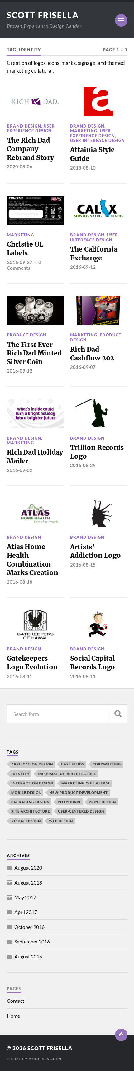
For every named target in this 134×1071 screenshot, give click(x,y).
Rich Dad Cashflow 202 (92, 353)
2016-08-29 (83, 465)
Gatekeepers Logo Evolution (32, 662)
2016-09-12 (83, 267)
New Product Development (79, 792)
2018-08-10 (83, 168)
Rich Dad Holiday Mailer (35, 456)
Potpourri (69, 802)
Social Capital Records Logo (92, 662)
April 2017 (25, 912)
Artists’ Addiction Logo (95, 551)
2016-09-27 (19, 262)
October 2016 (29, 927)
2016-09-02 (19, 470)
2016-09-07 (83, 367)
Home (13, 1016)
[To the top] (121, 1035)
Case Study (72, 764)
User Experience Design (31, 128)
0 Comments (24, 265)
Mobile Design (26, 792)
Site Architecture (30, 811)
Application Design (32, 764)
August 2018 (28, 882)
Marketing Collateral (85, 783)
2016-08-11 (19, 676)
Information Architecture (67, 774)
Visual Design (26, 821)
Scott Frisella (43, 15)
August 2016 (28, 956)
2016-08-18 (19, 582)
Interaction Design (32, 783)
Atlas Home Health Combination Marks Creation (32, 560)
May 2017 (25, 897)
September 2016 (32, 941)
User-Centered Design (81, 811)
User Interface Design (97, 140)
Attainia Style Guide (92, 154)
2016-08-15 (83, 564)
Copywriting (107, 764)
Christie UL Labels (25, 248)
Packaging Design (30, 802)
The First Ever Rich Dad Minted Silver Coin (34, 353)
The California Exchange (93, 253)
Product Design (26, 334)
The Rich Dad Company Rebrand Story (30, 149)
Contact (15, 1001)
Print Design (102, 802)
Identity (20, 774)
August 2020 (28, 868)
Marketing (83, 130)
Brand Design (24, 125)
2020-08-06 (19, 166)
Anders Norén (45, 1058)
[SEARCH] (118, 713)
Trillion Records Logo (97, 452)
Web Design (61, 821)
